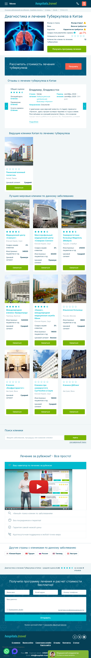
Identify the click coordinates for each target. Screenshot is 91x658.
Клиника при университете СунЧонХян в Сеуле (44, 388)
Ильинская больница (72, 310)
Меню (12, 3)
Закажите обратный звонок (55, 625)
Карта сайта (45, 645)
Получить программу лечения (66, 49)
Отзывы (57, 643)
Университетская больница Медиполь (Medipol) (72, 238)
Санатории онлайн (43, 643)
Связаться (19, 188)
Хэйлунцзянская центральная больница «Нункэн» (45, 98)
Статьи (76, 643)
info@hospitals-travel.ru (41, 655)
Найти (75, 438)
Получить (73, 66)
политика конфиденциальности (71, 610)
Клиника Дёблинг (71, 385)
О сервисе (16, 643)
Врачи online (28, 643)
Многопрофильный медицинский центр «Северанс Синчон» (44, 238)
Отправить (45, 618)
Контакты (67, 643)
